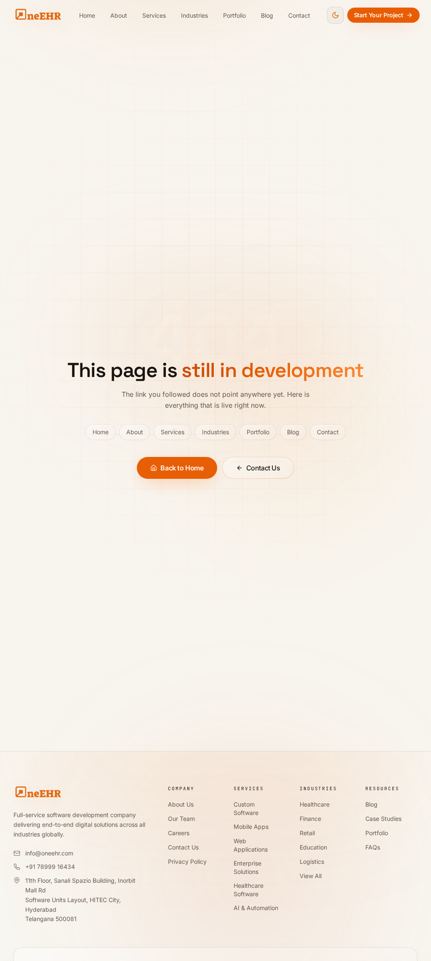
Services (154, 15)
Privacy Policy (187, 861)
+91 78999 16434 (50, 866)
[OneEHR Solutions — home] (37, 15)
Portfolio (234, 15)
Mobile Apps (251, 826)
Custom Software (246, 808)
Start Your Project (378, 15)
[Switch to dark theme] (335, 15)
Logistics (312, 861)
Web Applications (251, 845)
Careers (178, 832)
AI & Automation (256, 907)
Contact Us (263, 468)
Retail (307, 832)
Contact (299, 15)
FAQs (372, 847)
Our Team (181, 818)
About (118, 15)
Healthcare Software (248, 889)
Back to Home (181, 468)
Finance (310, 818)
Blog (267, 15)
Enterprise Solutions (247, 867)
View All (311, 875)
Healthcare (315, 804)
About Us (181, 804)
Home (87, 15)
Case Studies (383, 818)
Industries (194, 15)
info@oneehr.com (49, 853)
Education (313, 847)
